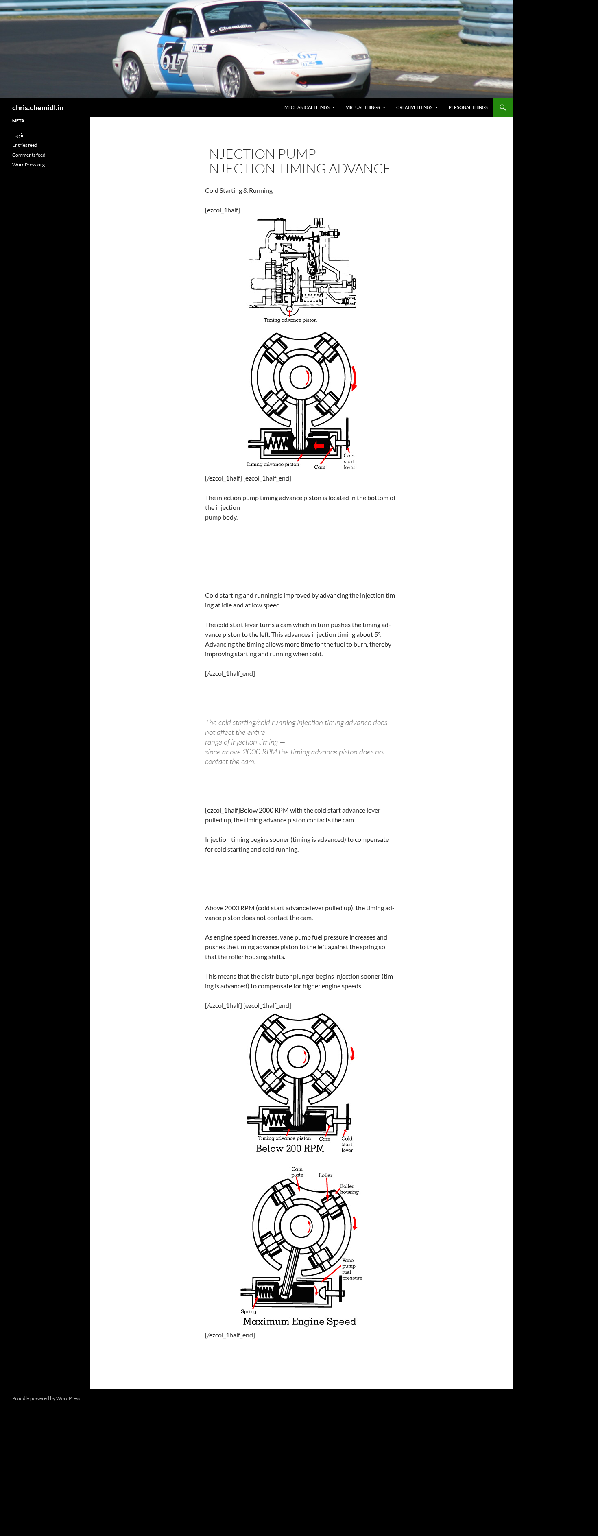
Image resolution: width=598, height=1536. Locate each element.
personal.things (468, 107)
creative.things (414, 107)
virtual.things (363, 107)
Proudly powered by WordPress (46, 1398)
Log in (18, 135)
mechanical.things (307, 107)
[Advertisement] (45, 310)
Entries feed (24, 145)
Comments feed (29, 155)
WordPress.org (28, 165)
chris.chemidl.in (37, 107)
